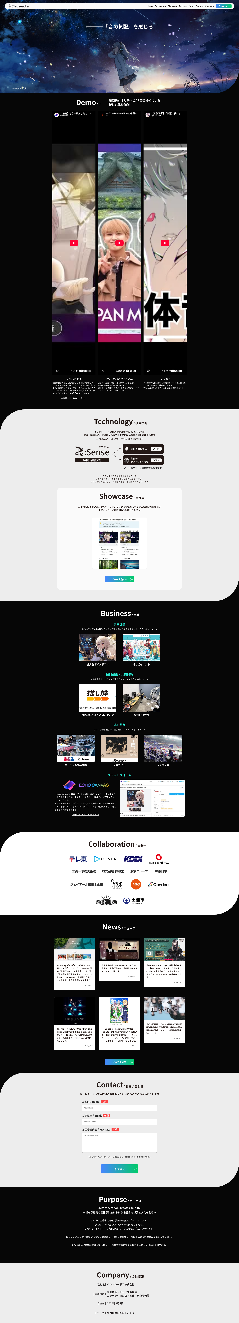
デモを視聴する (119, 579)
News (191, 6)
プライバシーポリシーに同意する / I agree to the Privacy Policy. (121, 1156)
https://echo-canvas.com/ (85, 814)
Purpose (200, 6)
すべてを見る (119, 1062)
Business (183, 6)
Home (150, 6)
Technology (160, 6)
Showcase (172, 6)
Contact (224, 6)
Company (209, 6)
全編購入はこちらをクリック (74, 398)
